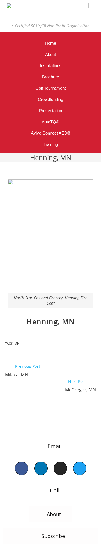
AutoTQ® (50, 121)
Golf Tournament (50, 88)
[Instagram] (60, 468)
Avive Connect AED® (50, 133)
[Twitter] (79, 468)
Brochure (50, 76)
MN (17, 343)
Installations (50, 65)
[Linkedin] (41, 468)
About (50, 54)
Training (50, 144)
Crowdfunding (50, 99)
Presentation (50, 110)
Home (50, 43)
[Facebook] (21, 468)
